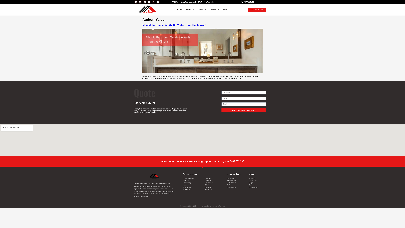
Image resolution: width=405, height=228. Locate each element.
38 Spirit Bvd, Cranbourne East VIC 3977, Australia (194, 2)
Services (189, 10)
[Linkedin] (145, 2)
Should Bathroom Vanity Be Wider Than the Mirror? (174, 25)
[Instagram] (153, 2)
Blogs (225, 10)
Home (179, 10)
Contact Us (214, 10)
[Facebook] (136, 2)
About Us (202, 10)
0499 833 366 (248, 2)
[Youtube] (149, 2)
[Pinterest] (158, 2)
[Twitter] (140, 2)
